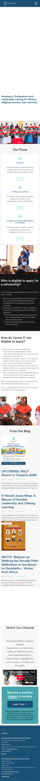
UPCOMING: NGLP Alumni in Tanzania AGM (19, 473)
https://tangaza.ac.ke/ (7, 774)
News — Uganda (7, 479)
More (19, 179)
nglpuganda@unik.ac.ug (11, 749)
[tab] (19, 142)
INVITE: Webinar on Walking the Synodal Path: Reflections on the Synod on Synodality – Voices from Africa (19, 565)
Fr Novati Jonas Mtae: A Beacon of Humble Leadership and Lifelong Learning (18, 501)
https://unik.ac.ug (6, 751)
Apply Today (19, 704)
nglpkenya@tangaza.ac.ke (12, 771)
